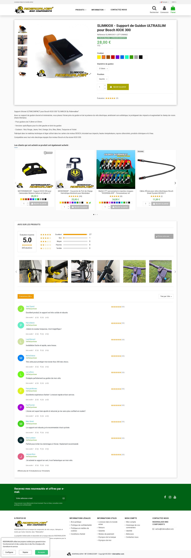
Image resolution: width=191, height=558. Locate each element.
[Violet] (31, 199)
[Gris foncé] (43, 199)
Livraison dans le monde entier (23, 2)
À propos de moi (104, 540)
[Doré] (87, 202)
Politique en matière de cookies (80, 529)
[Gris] (40, 199)
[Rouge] (28, 199)
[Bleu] (33, 199)
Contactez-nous (132, 537)
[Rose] (70, 202)
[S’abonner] (63, 498)
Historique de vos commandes (133, 526)
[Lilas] (114, 202)
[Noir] (45, 199)
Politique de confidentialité (81, 525)
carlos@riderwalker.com (164, 529)
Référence (101, 35)
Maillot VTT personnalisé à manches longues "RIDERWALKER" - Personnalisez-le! (115, 192)
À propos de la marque (107, 537)
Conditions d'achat (78, 534)
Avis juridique (76, 522)
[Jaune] (21, 199)
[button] (98, 9)
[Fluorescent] (90, 202)
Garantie (101, 531)
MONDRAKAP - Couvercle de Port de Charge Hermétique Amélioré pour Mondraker (75, 192)
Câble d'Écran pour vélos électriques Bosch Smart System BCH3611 (156, 192)
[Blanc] (48, 199)
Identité (129, 531)
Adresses (130, 534)
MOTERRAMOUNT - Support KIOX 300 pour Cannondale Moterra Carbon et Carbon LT (34, 192)
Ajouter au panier (119, 87)
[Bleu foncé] (119, 202)
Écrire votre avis (163, 236)
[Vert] (38, 199)
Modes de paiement (106, 534)
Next (175, 272)
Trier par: (163, 296)
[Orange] (23, 199)
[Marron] (26, 199)
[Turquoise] (36, 199)
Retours (101, 528)
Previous (16, 272)
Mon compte (131, 522)
